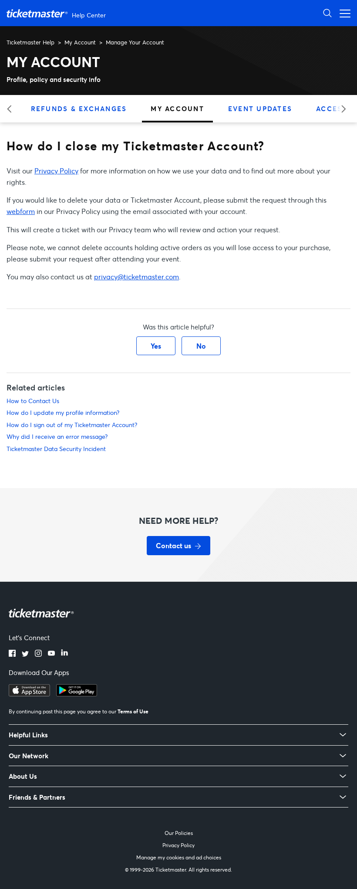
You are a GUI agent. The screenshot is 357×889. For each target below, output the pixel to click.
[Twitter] (25, 654)
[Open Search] (327, 13)
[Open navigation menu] (342, 13)
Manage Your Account (135, 42)
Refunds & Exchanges (79, 108)
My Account (80, 42)
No (201, 345)
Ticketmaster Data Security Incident (56, 448)
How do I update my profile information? (63, 412)
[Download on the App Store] (29, 693)
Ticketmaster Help (30, 42)
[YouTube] (51, 654)
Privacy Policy (56, 170)
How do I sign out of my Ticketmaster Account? (72, 425)
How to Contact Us (33, 401)
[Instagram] (38, 654)
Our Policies (179, 833)
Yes (156, 345)
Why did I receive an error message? (57, 436)
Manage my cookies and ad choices (178, 857)
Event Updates (260, 108)
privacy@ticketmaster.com (136, 276)
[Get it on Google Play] (76, 693)
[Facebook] (12, 654)
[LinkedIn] (64, 654)
